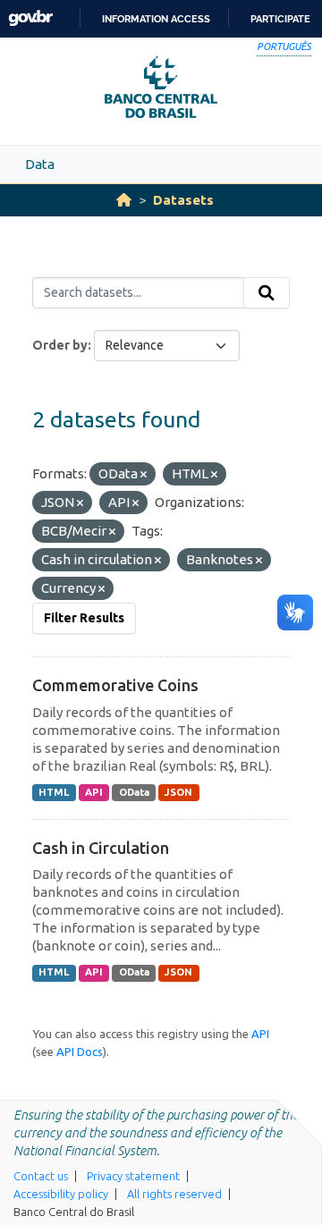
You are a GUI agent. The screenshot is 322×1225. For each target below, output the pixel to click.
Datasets (183, 199)
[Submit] (266, 293)
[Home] (123, 199)
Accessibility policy (60, 1193)
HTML (53, 792)
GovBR (30, 18)
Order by (60, 345)
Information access (156, 19)
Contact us (40, 1176)
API (94, 792)
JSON (178, 792)
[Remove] (143, 474)
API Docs (79, 1051)
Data (40, 164)
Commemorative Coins (115, 685)
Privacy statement (133, 1176)
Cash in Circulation (100, 848)
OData (134, 792)
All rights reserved (174, 1193)
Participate (280, 19)
